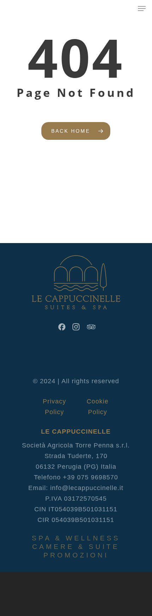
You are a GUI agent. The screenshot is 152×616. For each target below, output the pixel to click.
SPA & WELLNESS (76, 538)
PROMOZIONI (76, 555)
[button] (142, 8)
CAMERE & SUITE (75, 546)
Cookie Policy (98, 401)
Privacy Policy (54, 401)
